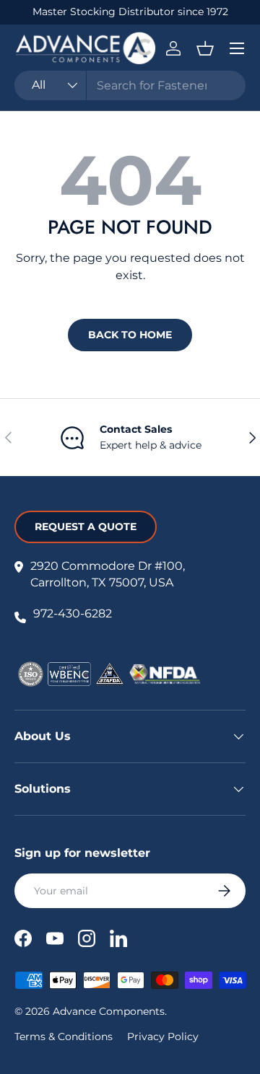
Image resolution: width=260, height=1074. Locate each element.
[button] (205, 48)
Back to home (130, 334)
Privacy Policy (163, 1036)
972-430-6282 (72, 613)
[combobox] (130, 85)
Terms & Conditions (63, 1036)
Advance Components (109, 1011)
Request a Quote (85, 526)
